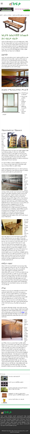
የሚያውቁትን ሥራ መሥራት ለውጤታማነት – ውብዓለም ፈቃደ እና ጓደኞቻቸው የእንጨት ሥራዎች (19, 394)
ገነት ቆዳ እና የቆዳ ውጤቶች (14, 376)
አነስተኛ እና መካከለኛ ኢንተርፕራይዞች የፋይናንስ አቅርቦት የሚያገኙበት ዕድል (18, 388)
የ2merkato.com (16, 196)
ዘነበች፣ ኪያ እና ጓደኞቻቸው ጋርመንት (16, 382)
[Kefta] (15, 4)
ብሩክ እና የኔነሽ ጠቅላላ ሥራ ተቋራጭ (16, 399)
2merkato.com (20, 199)
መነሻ (1, 15)
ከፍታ (23, 312)
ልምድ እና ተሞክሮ (7, 15)
